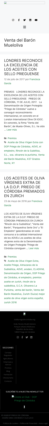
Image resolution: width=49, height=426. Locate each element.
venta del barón (23, 290)
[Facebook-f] (18, 20)
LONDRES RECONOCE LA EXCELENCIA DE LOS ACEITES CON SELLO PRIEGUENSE (23, 67)
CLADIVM (38, 269)
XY (13, 163)
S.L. (6, 154)
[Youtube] (36, 20)
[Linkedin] (30, 20)
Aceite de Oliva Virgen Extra (23, 261)
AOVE (35, 146)
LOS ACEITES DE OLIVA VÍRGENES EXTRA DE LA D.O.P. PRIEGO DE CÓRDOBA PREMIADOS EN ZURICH (24, 187)
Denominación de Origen (17, 273)
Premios (12, 138)
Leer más (12, 129)
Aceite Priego (11, 265)
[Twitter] (24, 20)
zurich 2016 (10, 302)
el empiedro (25, 277)
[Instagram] (13, 20)
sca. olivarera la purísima (23, 154)
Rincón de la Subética (28, 150)
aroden (28, 269)
